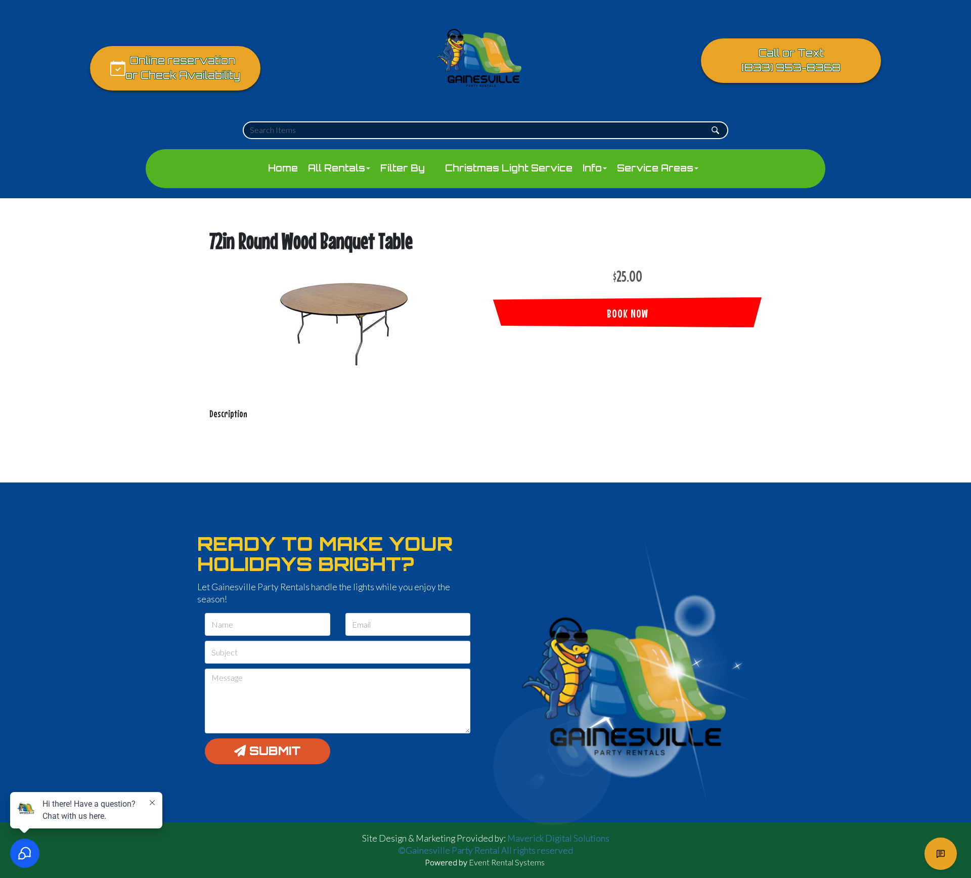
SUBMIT (273, 750)
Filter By (402, 167)
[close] (955, 810)
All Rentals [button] (336, 167)
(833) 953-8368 (791, 67)
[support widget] (940, 854)
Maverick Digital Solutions (558, 838)
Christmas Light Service (508, 167)
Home (283, 167)
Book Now (627, 313)
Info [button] (592, 167)
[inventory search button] (715, 130)
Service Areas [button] (655, 167)
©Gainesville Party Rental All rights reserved (485, 850)
